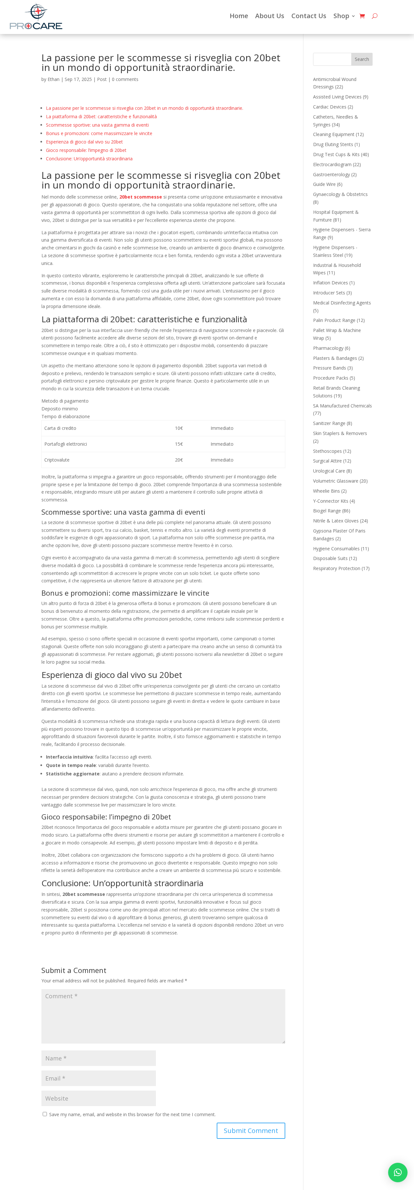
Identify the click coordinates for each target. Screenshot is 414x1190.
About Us (269, 15)
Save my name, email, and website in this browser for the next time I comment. (132, 1114)
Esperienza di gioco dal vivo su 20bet (84, 142)
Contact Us (308, 15)
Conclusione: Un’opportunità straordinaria (89, 158)
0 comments (125, 79)
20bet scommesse (140, 197)
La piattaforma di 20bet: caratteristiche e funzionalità (101, 116)
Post (102, 79)
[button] (398, 1172)
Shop (341, 15)
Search (362, 59)
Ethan (54, 79)
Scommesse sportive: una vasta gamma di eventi (97, 125)
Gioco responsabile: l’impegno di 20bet (86, 150)
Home (239, 15)
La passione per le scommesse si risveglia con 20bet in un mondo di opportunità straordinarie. (144, 108)
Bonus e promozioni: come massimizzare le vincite (99, 133)
